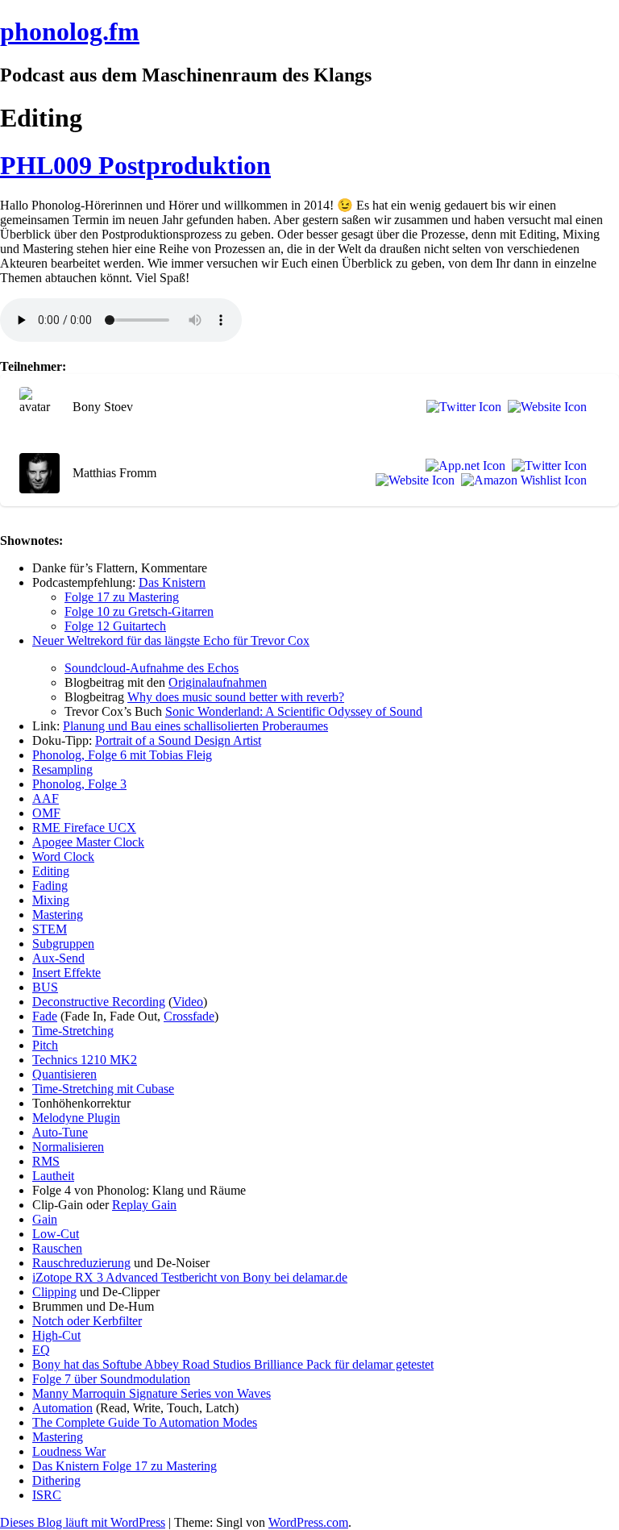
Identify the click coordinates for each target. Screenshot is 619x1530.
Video (187, 1001)
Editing (50, 871)
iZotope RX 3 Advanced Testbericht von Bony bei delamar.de (189, 1277)
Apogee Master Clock (88, 842)
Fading (50, 885)
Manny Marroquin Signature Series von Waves (151, 1393)
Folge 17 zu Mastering (121, 597)
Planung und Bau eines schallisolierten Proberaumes (195, 726)
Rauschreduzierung (81, 1263)
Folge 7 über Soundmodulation (111, 1379)
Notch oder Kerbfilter (87, 1321)
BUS (45, 987)
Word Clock (63, 856)
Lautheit (53, 1176)
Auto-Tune (60, 1132)
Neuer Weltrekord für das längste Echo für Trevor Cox (171, 640)
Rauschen (57, 1248)
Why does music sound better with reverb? (235, 697)
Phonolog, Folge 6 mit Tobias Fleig (122, 755)
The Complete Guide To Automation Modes (144, 1422)
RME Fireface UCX (84, 827)
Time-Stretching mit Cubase (103, 1089)
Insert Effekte (66, 972)
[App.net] (462, 466)
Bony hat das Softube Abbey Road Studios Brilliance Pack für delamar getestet (233, 1364)
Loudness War (69, 1451)
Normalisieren (68, 1147)
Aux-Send (58, 958)
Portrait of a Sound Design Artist (178, 740)
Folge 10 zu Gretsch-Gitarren (139, 611)
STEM (49, 929)
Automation (62, 1408)
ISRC (46, 1495)
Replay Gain (144, 1205)
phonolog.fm (69, 31)
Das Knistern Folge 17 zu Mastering (124, 1466)
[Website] (544, 407)
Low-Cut (55, 1234)
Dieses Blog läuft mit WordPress (82, 1522)
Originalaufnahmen (217, 682)
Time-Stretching (73, 1030)
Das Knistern (172, 582)
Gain (44, 1219)
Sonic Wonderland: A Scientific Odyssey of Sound (293, 711)
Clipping (54, 1292)
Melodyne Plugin (76, 1118)
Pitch (45, 1045)
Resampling (62, 769)
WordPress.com (308, 1522)
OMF (46, 813)
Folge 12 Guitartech (115, 626)
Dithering (56, 1480)
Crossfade (189, 1016)
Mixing (50, 900)
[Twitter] (460, 407)
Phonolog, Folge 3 (79, 784)
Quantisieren (64, 1074)
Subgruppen (63, 943)
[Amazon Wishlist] (521, 480)
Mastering (57, 914)
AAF (45, 798)
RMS (46, 1161)
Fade (44, 1016)
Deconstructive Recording (98, 1001)
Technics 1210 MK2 (84, 1059)
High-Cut (56, 1335)
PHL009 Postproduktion (135, 165)
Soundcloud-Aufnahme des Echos (151, 668)
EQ (41, 1350)
